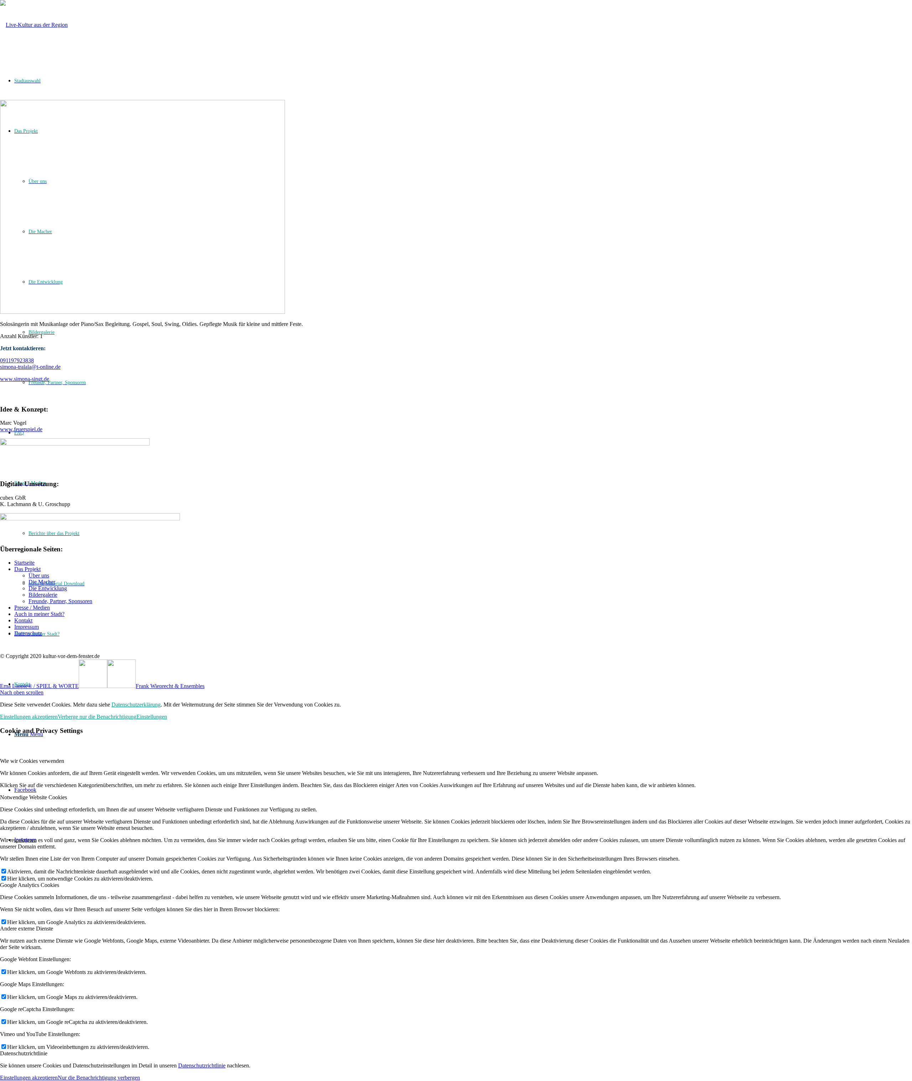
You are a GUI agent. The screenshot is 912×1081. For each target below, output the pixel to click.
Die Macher (41, 582)
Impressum (26, 627)
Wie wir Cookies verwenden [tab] (32, 761)
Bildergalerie (42, 595)
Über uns (38, 575)
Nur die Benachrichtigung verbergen (99, 1078)
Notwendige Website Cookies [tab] (33, 797)
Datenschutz (28, 633)
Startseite (24, 563)
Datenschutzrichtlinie (202, 1065)
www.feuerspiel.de (21, 429)
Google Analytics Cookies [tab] (29, 885)
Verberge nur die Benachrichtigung (97, 717)
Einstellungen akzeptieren (29, 717)
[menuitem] (463, 684)
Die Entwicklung (47, 588)
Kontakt (23, 620)
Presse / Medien (32, 608)
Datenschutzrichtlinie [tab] (23, 1053)
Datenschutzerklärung (136, 705)
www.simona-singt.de (24, 379)
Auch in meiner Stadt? (39, 614)
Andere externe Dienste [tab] (26, 929)
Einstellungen (151, 717)
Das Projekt (27, 569)
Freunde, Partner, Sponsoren (60, 601)
